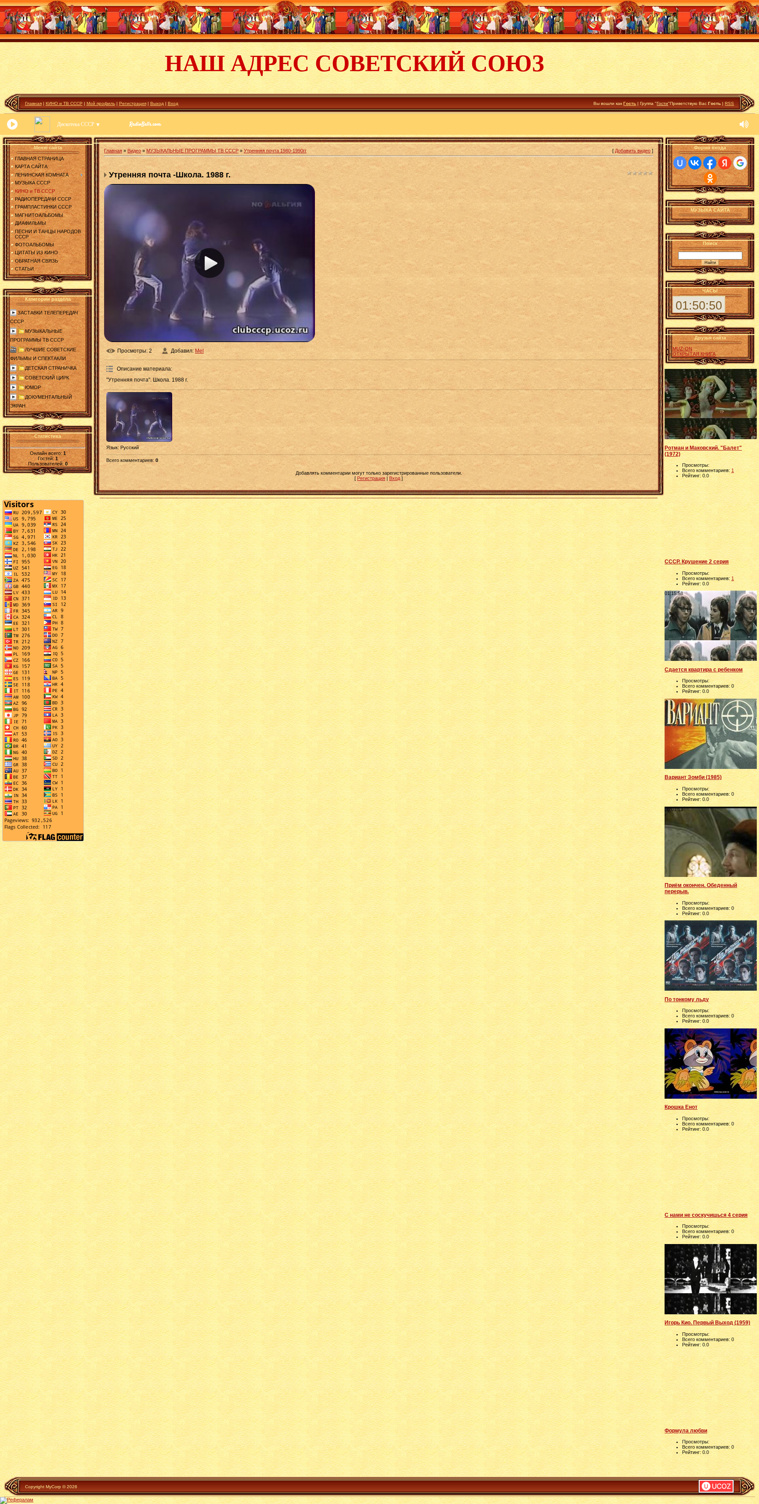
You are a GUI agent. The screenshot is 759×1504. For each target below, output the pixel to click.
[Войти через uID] (680, 163)
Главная (33, 103)
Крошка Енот (681, 1107)
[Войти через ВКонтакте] (694, 163)
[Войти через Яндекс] (724, 163)
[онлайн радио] (145, 126)
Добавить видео (633, 150)
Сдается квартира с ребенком (704, 670)
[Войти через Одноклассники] (710, 178)
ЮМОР (33, 387)
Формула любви (686, 1431)
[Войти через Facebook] (709, 163)
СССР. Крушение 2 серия (697, 562)
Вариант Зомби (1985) (693, 777)
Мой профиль (101, 103)
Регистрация (132, 103)
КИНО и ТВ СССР (64, 103)
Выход (157, 103)
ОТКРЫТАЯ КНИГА (694, 354)
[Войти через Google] (740, 163)
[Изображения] (139, 417)
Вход (173, 103)
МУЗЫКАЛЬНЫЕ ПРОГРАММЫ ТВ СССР (192, 150)
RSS (729, 103)
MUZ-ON (682, 348)
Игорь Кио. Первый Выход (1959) (707, 1323)
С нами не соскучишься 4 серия (706, 1215)
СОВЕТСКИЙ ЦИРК (47, 377)
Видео (134, 150)
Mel (199, 351)
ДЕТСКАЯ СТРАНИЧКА (50, 368)
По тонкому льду (687, 999)
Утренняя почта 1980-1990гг (275, 150)
